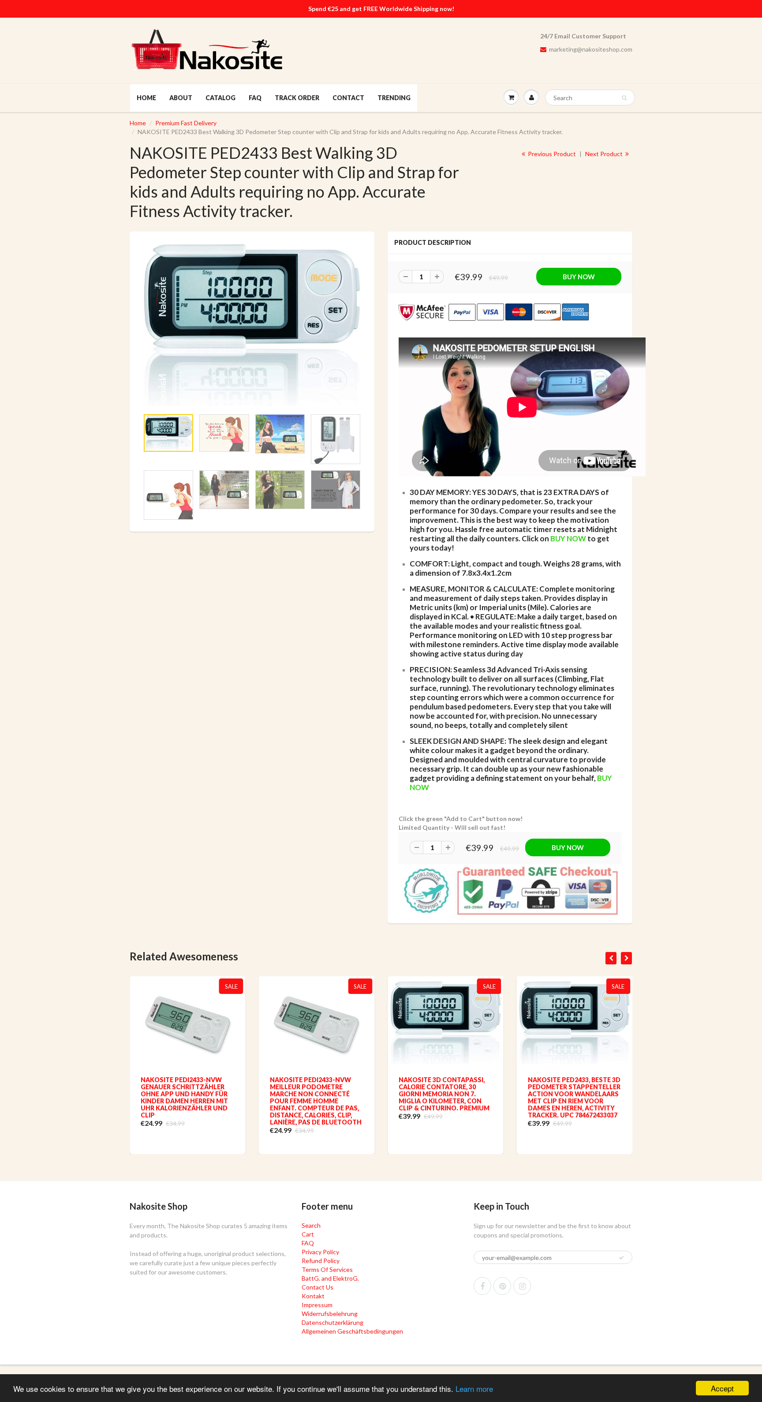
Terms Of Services (327, 1269)
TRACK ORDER (297, 97)
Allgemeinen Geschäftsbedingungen (352, 1331)
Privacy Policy (320, 1252)
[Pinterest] (502, 1286)
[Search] (624, 98)
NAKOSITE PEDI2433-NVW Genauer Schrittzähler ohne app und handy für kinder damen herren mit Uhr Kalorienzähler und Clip (184, 1097)
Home (138, 123)
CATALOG (220, 97)
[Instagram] (522, 1286)
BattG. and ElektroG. (330, 1278)
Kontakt (313, 1296)
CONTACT (348, 97)
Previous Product (551, 153)
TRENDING (394, 97)
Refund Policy (321, 1260)
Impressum (317, 1304)
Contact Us (317, 1287)
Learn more (474, 1388)
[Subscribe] (621, 1258)
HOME (146, 97)
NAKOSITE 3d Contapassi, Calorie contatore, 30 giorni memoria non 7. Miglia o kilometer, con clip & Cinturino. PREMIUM (444, 1094)
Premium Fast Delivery (186, 123)
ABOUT (180, 97)
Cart (308, 1234)
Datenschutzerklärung (332, 1322)
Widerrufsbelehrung (330, 1313)
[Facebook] (482, 1286)
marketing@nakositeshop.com (590, 49)
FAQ (255, 97)
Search (311, 1225)
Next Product (604, 153)
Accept (722, 1388)
